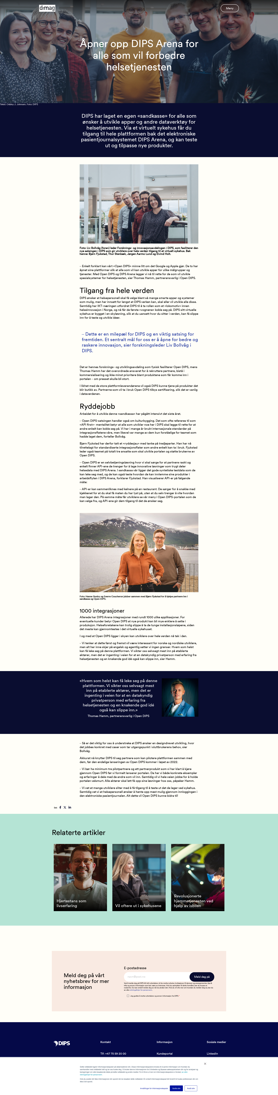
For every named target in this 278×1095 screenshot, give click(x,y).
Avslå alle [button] (191, 1088)
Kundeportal (165, 1053)
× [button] (205, 1062)
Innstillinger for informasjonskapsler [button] (154, 1088)
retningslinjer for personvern (141, 990)
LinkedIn (212, 1053)
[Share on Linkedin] (69, 807)
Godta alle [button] (176, 1088)
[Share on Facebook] (60, 807)
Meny (230, 8)
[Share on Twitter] (64, 807)
